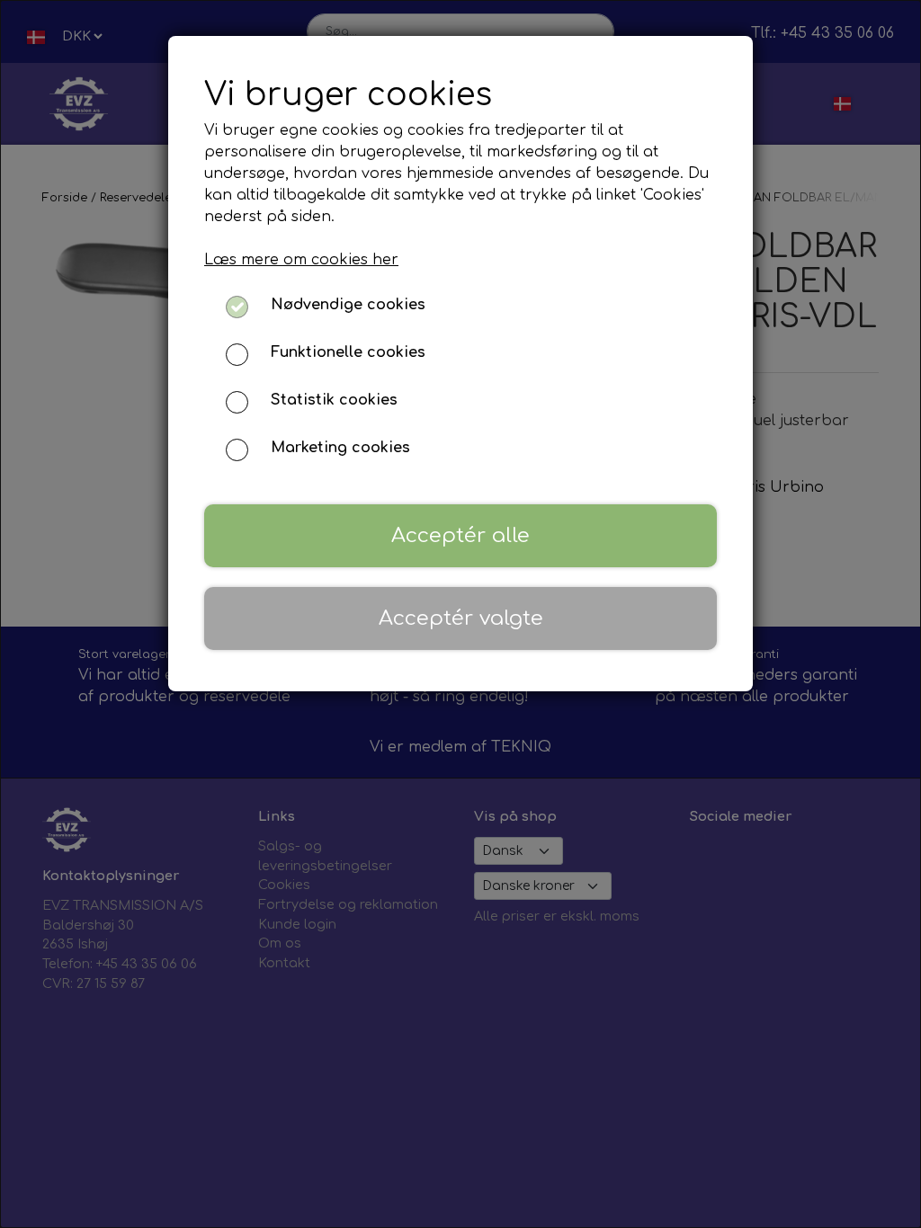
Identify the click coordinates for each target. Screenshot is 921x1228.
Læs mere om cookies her (301, 260)
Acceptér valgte (461, 618)
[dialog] (460, 614)
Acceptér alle (460, 535)
